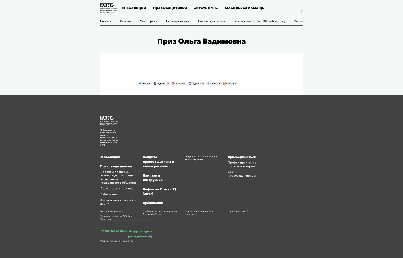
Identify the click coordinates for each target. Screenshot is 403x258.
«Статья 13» (206, 8)
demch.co (128, 240)
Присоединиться (242, 157)
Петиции (125, 21)
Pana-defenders (109, 8)
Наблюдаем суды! (178, 21)
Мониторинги (149, 21)
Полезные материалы (116, 188)
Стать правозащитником (242, 173)
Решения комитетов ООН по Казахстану (260, 21)
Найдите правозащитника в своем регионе (158, 161)
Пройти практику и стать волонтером (242, 164)
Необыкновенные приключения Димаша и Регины (160, 212)
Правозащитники (170, 8)
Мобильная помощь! (245, 8)
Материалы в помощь (112, 210)
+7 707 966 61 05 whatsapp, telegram (126, 231)
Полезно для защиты (211, 21)
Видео (298, 21)
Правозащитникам (116, 166)
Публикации (109, 194)
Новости (105, 21)
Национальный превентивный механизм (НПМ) (201, 158)
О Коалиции (134, 8)
